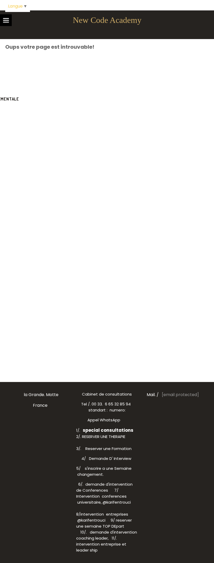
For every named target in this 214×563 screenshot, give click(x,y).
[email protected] (180, 395)
